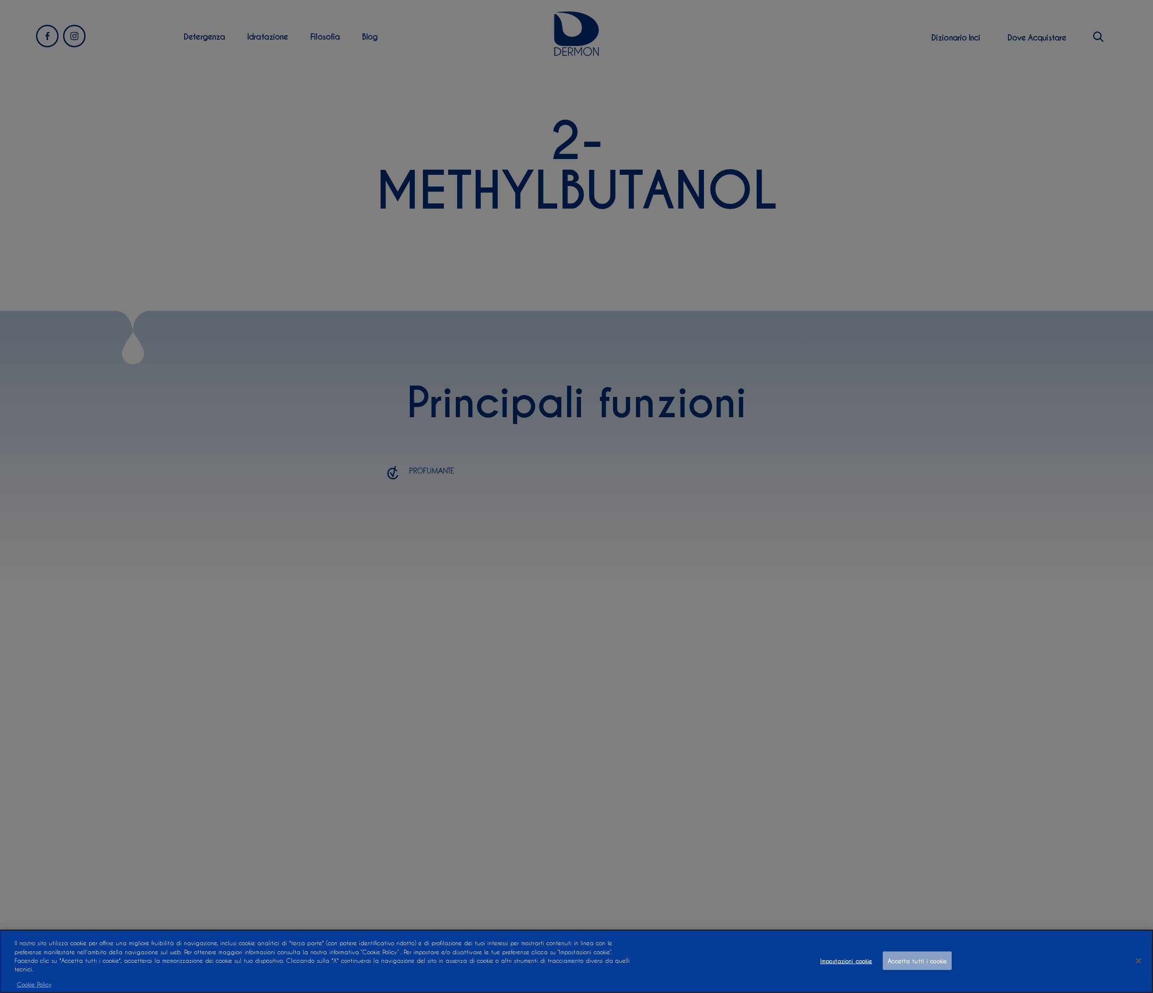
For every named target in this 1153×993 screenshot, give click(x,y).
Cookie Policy (34, 983)
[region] (576, 961)
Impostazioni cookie (846, 960)
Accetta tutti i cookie (917, 960)
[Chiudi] (1138, 960)
